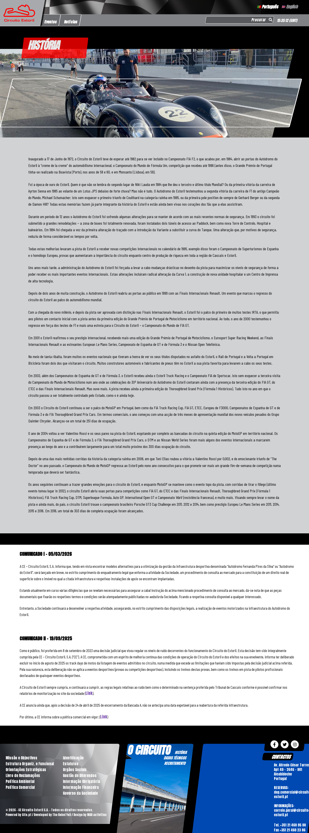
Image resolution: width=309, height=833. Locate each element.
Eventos (50, 21)
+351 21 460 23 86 (292, 830)
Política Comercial (20, 787)
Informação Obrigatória (81, 781)
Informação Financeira (81, 787)
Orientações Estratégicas (26, 769)
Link (89, 693)
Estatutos (70, 763)
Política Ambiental (20, 781)
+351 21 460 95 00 (293, 825)
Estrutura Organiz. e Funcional (30, 763)
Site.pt (26, 815)
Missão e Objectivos (21, 758)
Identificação (73, 758)
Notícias (71, 21)
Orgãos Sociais (75, 769)
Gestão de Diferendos (80, 775)
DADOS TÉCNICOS (175, 758)
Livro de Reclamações (23, 775)
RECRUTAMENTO (175, 763)
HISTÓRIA (180, 752)
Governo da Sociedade (80, 793)
